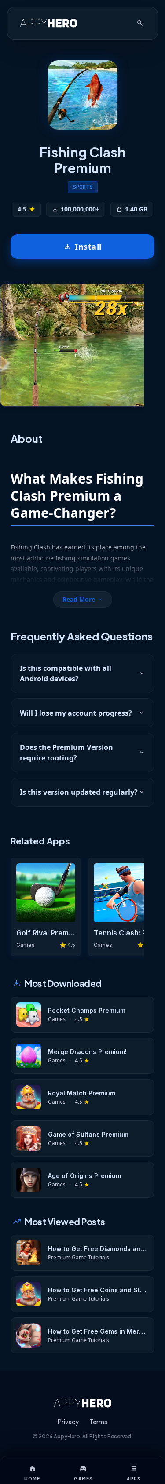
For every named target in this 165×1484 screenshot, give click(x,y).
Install (82, 246)
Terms (98, 1422)
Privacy (68, 1422)
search (139, 23)
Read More (82, 599)
